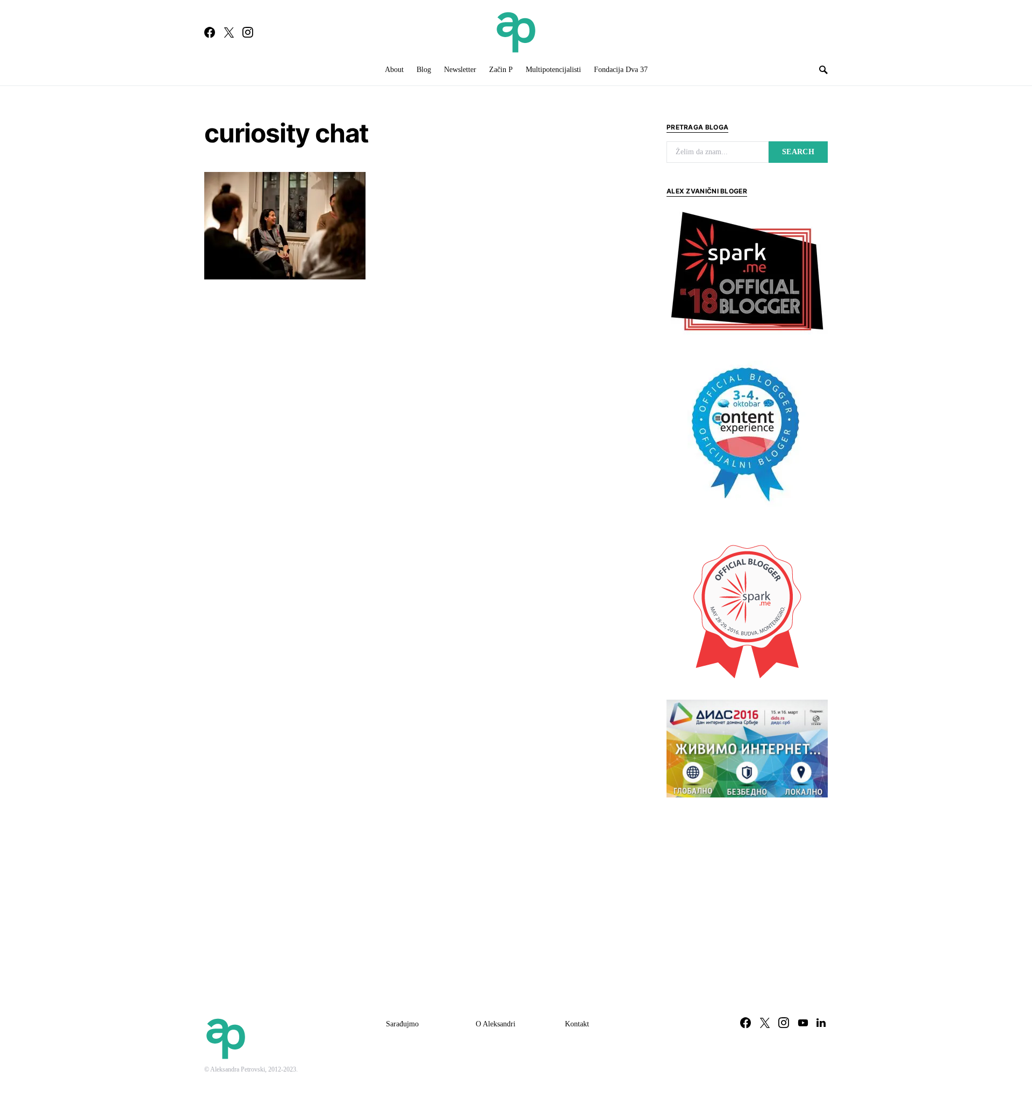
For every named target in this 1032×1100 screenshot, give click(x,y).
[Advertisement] (747, 886)
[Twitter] (229, 32)
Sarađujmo (402, 1024)
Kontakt (577, 1024)
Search (798, 152)
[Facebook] (209, 32)
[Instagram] (247, 32)
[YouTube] (803, 1022)
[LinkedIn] (821, 1022)
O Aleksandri (495, 1024)
